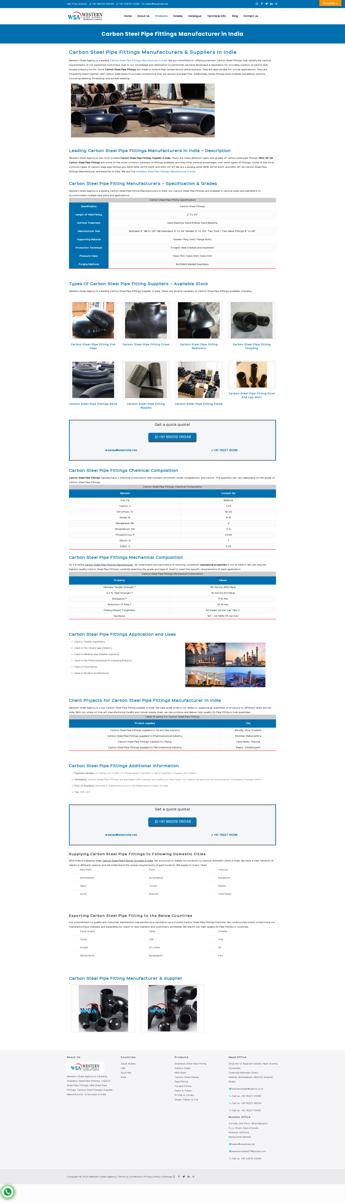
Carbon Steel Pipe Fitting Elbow (199, 403)
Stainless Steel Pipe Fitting (190, 1063)
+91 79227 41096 (226, 450)
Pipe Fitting (181, 1081)
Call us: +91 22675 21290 (246, 1158)
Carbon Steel (182, 1068)
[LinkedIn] (271, 3)
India (123, 1077)
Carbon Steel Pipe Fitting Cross (146, 344)
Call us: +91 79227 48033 (246, 1103)
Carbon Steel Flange (187, 1077)
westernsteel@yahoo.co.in (247, 1088)
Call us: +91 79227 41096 (246, 1096)
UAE (123, 1068)
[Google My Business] (276, 3)
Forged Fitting (183, 1086)
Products (182, 1057)
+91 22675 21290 (129, 4)
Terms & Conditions (130, 1176)
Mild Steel (180, 1072)
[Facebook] (262, 3)
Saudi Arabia (128, 1063)
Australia (126, 1072)
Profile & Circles (184, 1095)
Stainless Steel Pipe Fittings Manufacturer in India (165, 171)
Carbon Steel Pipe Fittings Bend (93, 403)
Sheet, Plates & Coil (186, 1099)
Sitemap (167, 1176)
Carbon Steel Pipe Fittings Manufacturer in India (138, 60)
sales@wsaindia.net (156, 4)
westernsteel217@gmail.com (249, 1151)
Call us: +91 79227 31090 (246, 1110)
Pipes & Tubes (183, 1090)
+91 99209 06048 (103, 4)
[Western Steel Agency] (85, 16)
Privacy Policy (152, 1176)
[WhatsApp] (257, 3)
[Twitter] (266, 3)
